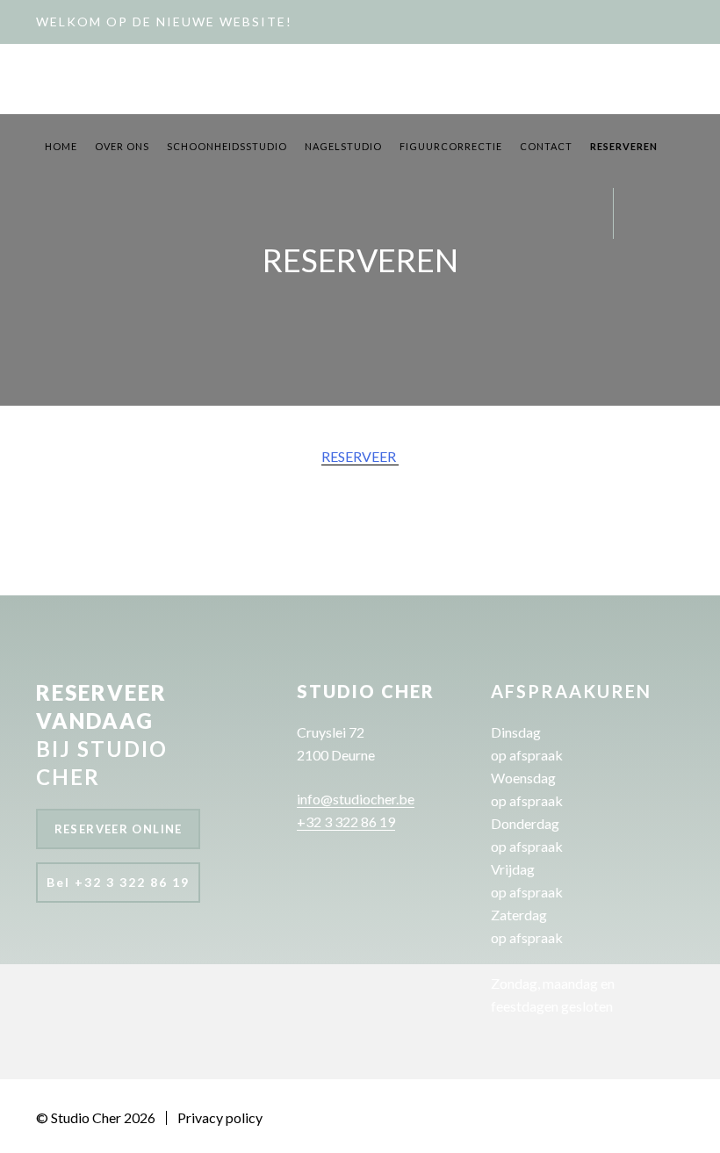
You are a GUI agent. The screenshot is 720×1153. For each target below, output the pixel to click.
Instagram (668, 221)
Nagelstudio (343, 146)
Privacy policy (220, 1118)
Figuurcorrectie (451, 146)
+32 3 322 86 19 (346, 821)
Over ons (122, 146)
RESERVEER (360, 456)
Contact (546, 146)
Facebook (637, 221)
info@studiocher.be (355, 798)
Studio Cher (71, 80)
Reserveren (624, 146)
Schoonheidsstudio (227, 146)
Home (61, 146)
